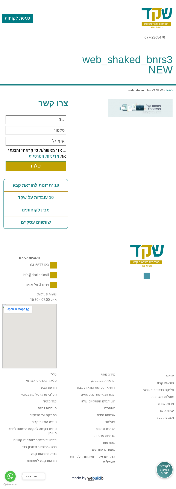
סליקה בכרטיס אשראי (158, 390)
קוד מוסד (50, 401)
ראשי (169, 90)
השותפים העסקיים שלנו (98, 401)
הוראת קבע (49, 387)
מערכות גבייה (47, 408)
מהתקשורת (166, 403)
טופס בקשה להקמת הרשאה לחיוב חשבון (32, 431)
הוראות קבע (165, 383)
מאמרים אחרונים (103, 449)
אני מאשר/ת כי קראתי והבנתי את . (37, 153)
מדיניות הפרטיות (44, 156)
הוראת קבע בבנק (103, 380)
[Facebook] (147, 276)
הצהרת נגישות (105, 429)
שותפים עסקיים (36, 222)
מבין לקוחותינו (36, 210)
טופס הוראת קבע (44, 422)
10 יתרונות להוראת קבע (36, 185)
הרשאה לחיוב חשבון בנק (39, 447)
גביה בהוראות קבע (44, 453)
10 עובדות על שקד (36, 197)
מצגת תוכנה (165, 417)
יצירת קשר (166, 410)
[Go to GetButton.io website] (10, 484)
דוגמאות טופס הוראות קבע (96, 387)
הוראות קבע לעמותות (42, 460)
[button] (88, 17)
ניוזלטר (110, 422)
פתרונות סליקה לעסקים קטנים (35, 440)
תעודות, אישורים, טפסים (98, 394)
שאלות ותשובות (163, 396)
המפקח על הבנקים (43, 415)
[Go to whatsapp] (10, 476)
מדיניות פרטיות (104, 435)
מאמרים (109, 408)
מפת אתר (108, 442)
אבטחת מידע (106, 415)
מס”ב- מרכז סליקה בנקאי (39, 394)
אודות (170, 376)
